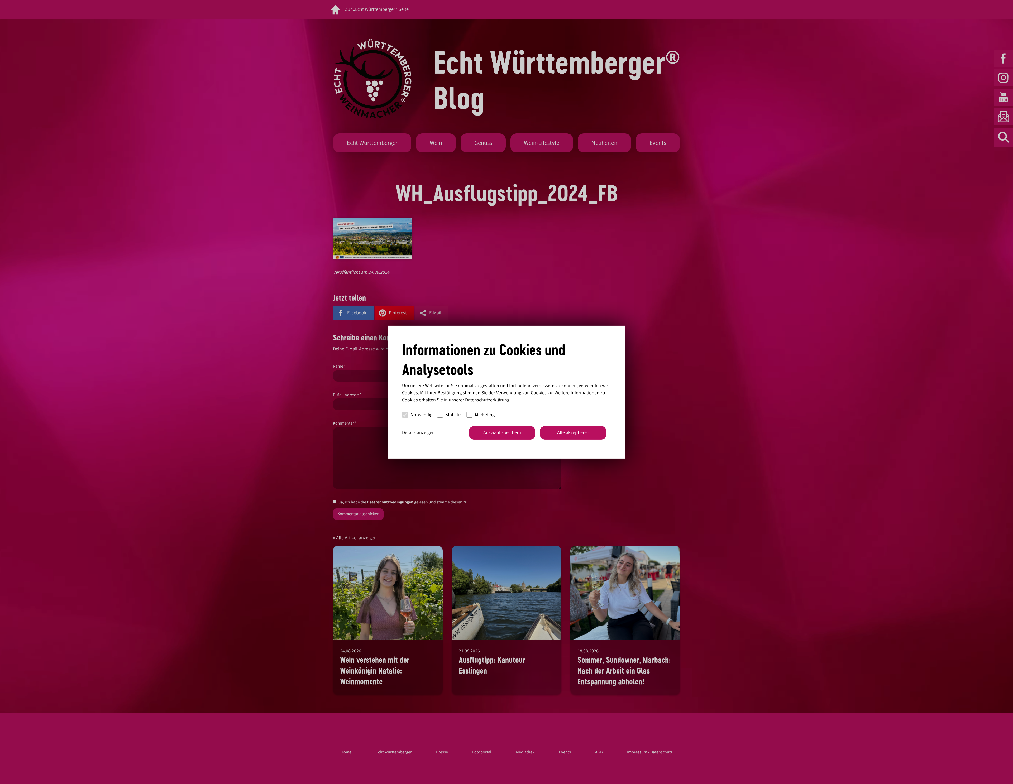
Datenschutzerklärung (487, 400)
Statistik (453, 414)
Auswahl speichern (502, 432)
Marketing (485, 414)
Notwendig (421, 414)
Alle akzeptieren (573, 432)
